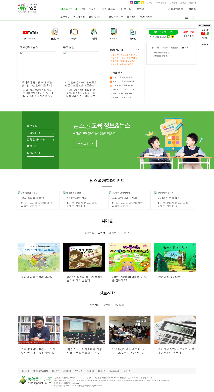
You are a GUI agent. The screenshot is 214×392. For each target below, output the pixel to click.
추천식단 (131, 17)
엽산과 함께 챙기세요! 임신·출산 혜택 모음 (44, 93)
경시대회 (119, 305)
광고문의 (90, 371)
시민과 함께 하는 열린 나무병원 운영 (125, 77)
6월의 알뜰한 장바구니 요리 (125, 93)
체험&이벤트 (175, 8)
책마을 (141, 8)
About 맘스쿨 (160, 3)
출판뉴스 (89, 233)
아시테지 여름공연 (161, 52)
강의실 (192, 8)
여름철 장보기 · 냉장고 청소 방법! (125, 97)
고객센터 (173, 3)
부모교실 (65, 17)
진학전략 (94, 305)
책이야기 (125, 233)
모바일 (149, 3)
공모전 (107, 305)
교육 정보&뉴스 (97, 17)
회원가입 (192, 3)
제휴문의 (67, 371)
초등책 (112, 233)
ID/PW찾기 (188, 36)
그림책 (101, 233)
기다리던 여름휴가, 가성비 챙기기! (125, 85)
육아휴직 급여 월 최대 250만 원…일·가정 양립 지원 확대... (37, 84)
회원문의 (101, 371)
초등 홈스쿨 (108, 8)
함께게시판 (33, 152)
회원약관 (55, 371)
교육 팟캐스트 (116, 17)
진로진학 (126, 8)
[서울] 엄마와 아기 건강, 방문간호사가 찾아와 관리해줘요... (53, 96)
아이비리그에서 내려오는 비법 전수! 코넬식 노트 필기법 (94, 93)
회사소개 (25, 371)
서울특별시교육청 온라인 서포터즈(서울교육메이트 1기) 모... (53, 90)
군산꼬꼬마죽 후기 (161, 56)
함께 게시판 (146, 17)
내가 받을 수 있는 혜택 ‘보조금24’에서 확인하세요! (91, 96)
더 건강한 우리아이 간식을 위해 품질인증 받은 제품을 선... (81, 84)
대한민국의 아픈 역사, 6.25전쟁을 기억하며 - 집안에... (125, 89)
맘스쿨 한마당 (68, 8)
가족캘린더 (79, 17)
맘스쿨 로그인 (163, 32)
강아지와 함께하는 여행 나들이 (125, 81)
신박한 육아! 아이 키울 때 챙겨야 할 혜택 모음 (89, 90)
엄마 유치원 (89, 8)
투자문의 (78, 371)
